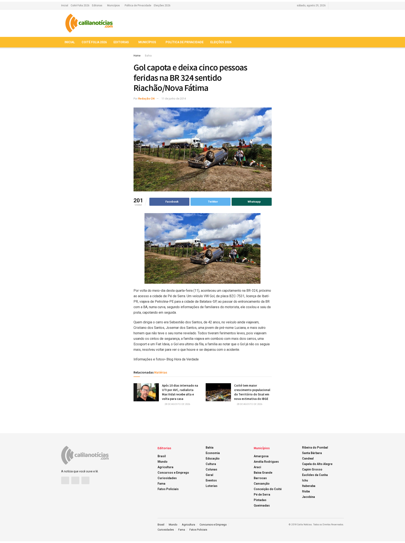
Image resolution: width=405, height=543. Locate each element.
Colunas (211, 469)
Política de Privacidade (138, 5)
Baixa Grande (263, 472)
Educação (213, 458)
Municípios (113, 5)
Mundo (162, 461)
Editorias (97, 5)
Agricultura (165, 467)
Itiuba (306, 491)
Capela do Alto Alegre (317, 464)
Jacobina (308, 497)
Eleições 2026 (162, 5)
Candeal (308, 458)
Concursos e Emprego (173, 472)
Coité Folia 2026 (80, 5)
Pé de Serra (262, 494)
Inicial (64, 5)
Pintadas (260, 500)
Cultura (211, 464)
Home (137, 55)
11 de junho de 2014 (173, 98)
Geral (209, 475)
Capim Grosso (312, 469)
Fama (161, 483)
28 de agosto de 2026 (177, 404)
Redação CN (146, 98)
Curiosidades (167, 478)
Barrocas (260, 478)
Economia (213, 453)
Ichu (305, 480)
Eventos (211, 480)
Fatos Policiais (168, 489)
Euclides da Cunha (315, 475)
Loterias (211, 486)
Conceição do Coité (268, 489)
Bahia (148, 55)
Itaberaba (308, 486)
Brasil (162, 456)
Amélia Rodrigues (266, 461)
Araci (257, 467)
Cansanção (262, 483)
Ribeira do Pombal (315, 447)
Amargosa (261, 456)
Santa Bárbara (312, 453)
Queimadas (262, 505)
